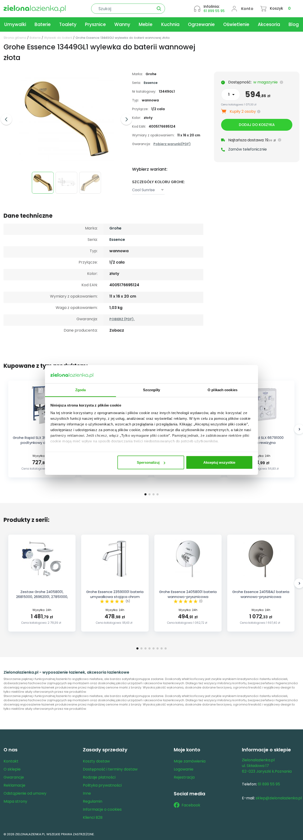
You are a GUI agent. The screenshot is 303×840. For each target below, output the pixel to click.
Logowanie (183, 769)
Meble (145, 24)
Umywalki (15, 24)
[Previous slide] (6, 119)
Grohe (115, 228)
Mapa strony (15, 801)
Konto (247, 8)
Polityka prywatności (102, 785)
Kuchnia (170, 24)
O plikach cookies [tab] (222, 390)
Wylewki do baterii (58, 37)
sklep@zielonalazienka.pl (279, 798)
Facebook (191, 805)
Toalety (67, 24)
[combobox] (148, 190)
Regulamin (92, 801)
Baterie (43, 24)
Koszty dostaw (96, 761)
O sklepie (12, 769)
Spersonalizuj (148, 462)
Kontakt (11, 761)
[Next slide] (126, 119)
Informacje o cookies (102, 809)
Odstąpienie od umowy (25, 793)
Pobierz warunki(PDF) (172, 144)
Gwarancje (14, 777)
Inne (87, 793)
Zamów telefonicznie (247, 149)
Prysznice (95, 24)
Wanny (122, 24)
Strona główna (15, 37)
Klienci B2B (92, 817)
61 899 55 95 (214, 11)
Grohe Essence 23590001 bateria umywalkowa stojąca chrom (114, 594)
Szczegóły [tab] (151, 390)
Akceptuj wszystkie (219, 462)
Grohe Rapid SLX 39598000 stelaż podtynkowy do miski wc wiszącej (42, 442)
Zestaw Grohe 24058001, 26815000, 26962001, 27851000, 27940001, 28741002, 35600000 (42, 596)
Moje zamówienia (189, 761)
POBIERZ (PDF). (122, 319)
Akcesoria (269, 24)
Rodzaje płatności (99, 777)
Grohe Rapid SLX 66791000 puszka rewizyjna (261, 440)
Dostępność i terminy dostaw (110, 769)
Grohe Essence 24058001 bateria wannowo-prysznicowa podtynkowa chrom (188, 596)
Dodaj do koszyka (257, 124)
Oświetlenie (236, 24)
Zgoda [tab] (80, 390)
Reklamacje (14, 785)
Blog (294, 24)
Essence (151, 82)
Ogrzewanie (201, 24)
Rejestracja (184, 777)
